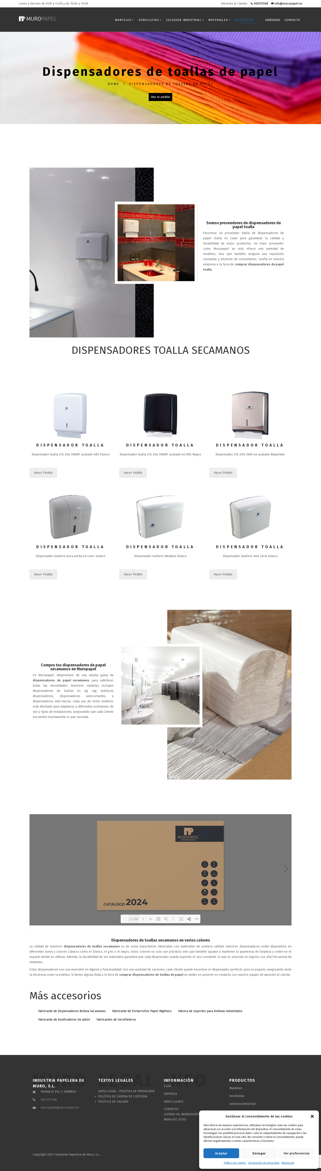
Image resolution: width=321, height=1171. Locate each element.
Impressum (287, 1162)
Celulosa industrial (242, 1104)
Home (114, 84)
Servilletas (149, 20)
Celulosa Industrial (183, 20)
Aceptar (221, 1153)
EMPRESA (170, 1094)
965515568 (260, 3)
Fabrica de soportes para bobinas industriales (210, 1011)
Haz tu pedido (160, 97)
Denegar (259, 1153)
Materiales (218, 20)
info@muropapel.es (288, 3)
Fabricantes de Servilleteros (116, 1019)
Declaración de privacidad (263, 1162)
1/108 (133, 919)
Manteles (123, 20)
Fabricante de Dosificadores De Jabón (64, 1019)
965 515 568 (49, 1100)
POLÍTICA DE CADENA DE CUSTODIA (122, 1096)
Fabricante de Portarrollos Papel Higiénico (142, 1011)
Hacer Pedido (43, 574)
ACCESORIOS (244, 20)
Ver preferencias (297, 1153)
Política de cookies (235, 1162)
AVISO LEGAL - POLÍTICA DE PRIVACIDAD (126, 1091)
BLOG (167, 1086)
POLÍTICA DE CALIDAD (113, 1102)
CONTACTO (292, 20)
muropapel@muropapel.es (60, 1107)
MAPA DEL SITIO (175, 1119)
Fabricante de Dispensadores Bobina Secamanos (72, 1011)
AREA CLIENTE (173, 1102)
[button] (312, 1116)
